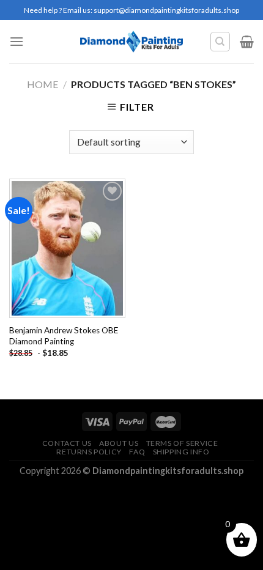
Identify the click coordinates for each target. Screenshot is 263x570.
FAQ (137, 451)
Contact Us (67, 443)
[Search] (220, 41)
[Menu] (16, 41)
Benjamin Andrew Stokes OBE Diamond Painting (63, 335)
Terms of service (182, 443)
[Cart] (247, 41)
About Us (118, 443)
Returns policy (89, 451)
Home (42, 84)
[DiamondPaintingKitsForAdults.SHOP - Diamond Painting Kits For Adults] (131, 42)
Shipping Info (181, 451)
